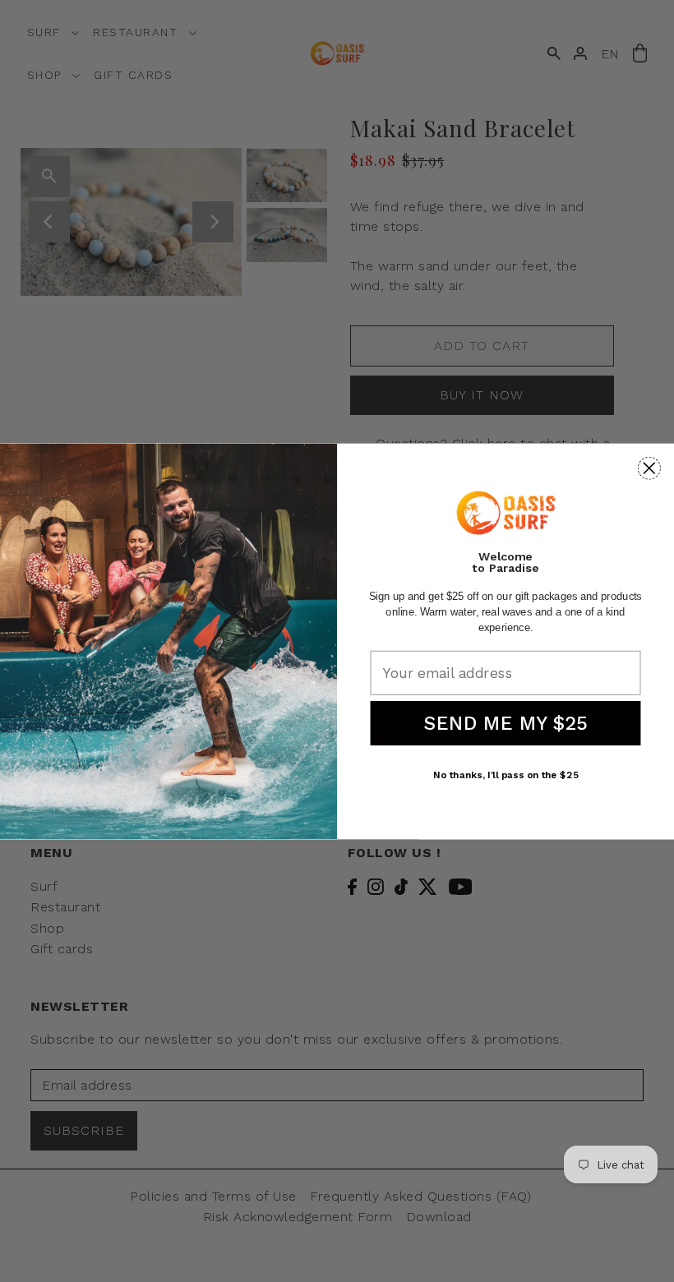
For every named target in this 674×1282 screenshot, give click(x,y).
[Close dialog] (649, 467)
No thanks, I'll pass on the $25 (505, 774)
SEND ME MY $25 (505, 723)
